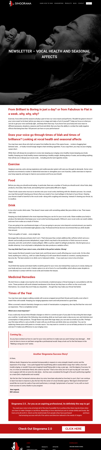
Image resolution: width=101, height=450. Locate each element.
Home (28, 447)
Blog (75, 3)
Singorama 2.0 (77, 413)
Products (68, 3)
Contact (81, 3)
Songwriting (58, 3)
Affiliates (55, 447)
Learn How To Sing (46, 3)
